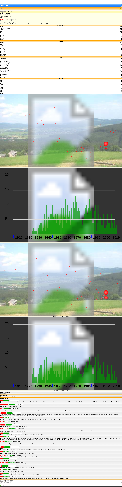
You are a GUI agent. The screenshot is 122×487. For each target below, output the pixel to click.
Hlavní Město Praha (5, 65)
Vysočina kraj (3, 71)
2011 (1, 87)
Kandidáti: (3, 19)
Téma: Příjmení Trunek (14, 421)
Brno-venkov (3, 55)
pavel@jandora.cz (7, 482)
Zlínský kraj (3, 58)
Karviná (2, 52)
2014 (1, 83)
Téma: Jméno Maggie (13, 469)
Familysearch (3, 20)
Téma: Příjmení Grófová (19, 462)
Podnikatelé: (12, 19)
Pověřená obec (61, 25)
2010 (1, 88)
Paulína (12, 396)
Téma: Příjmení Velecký (19, 404)
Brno (1, 39)
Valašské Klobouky (5, 28)
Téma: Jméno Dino (13, 451)
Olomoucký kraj (4, 61)
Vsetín (2, 26)
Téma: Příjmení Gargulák (14, 400)
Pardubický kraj (4, 68)
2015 (1, 81)
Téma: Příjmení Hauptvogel (14, 436)
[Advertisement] (61, 2)
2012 (1, 86)
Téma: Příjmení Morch (16, 441)
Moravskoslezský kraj (5, 63)
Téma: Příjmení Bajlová (13, 476)
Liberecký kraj (3, 77)
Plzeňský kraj (3, 74)
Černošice (2, 38)
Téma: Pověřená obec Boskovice (16, 433)
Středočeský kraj (4, 64)
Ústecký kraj (3, 67)
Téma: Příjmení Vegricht (13, 408)
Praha (1, 32)
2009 (1, 90)
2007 (1, 93)
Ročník (61, 78)
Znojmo (2, 29)
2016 (1, 80)
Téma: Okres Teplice (16, 424)
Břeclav (2, 35)
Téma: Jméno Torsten (13, 417)
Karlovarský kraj (4, 75)
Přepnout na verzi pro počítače (6, 481)
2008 (1, 91)
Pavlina (8, 396)
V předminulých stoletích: (7, 22)
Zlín (1, 31)
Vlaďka (5, 393)
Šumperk (2, 34)
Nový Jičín (3, 54)
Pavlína (2, 396)
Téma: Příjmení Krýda (17, 455)
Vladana (2, 393)
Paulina (15, 396)
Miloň (5, 396)
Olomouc (2, 51)
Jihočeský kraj (3, 73)
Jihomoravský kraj (4, 60)
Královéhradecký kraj (5, 70)
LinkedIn (10, 20)
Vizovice (2, 36)
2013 (1, 84)
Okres (61, 41)
